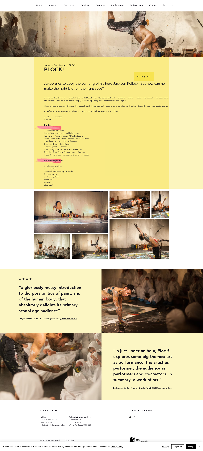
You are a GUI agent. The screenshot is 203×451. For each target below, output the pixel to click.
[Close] (199, 446)
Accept (191, 446)
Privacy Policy (117, 446)
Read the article (69, 318)
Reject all (178, 446)
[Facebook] (133, 416)
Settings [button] (165, 446)
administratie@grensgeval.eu (52, 425)
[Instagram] (130, 416)
